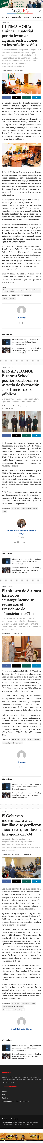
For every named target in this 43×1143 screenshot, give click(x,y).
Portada (4, 22)
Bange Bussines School (29, 508)
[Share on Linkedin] (36, 97)
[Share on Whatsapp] (26, 97)
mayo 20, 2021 (9, 408)
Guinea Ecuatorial (9, 298)
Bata (3, 1094)
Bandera (5, 1098)
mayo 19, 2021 (18, 70)
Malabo (4, 1091)
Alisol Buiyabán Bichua (11, 854)
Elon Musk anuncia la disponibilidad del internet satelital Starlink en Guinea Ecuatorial (26, 342)
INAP (4, 511)
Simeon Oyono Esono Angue (12, 743)
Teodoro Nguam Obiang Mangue (13, 1010)
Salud (26, 17)
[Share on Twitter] (16, 97)
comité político (26, 295)
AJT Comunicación (27, 1124)
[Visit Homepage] (19, 11)
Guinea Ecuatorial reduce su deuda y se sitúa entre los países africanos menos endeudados (26, 350)
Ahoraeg (7, 70)
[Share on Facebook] (6, 97)
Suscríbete (14, 1119)
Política (5, 17)
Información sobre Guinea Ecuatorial (15, 1101)
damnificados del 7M (28, 1003)
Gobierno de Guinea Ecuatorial (13, 1006)
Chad (23, 740)
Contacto (4, 1119)
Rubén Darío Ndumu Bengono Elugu (15, 406)
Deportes (37, 17)
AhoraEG (9, 1122)
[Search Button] (40, 11)
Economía (16, 17)
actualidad (15, 295)
